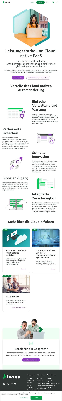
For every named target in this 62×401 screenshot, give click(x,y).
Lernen (49, 390)
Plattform (40, 381)
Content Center (49, 386)
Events (29, 385)
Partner (49, 378)
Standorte (30, 387)
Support (49, 381)
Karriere (29, 382)
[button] (53, 2)
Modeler (39, 378)
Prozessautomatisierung (44, 383)
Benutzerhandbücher (53, 383)
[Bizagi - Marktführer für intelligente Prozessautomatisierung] (6, 2)
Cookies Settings (24, 397)
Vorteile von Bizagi (30, 379)
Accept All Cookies (36, 397)
